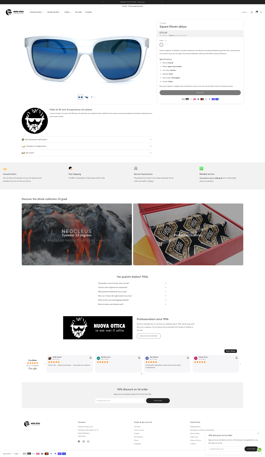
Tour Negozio (138, 437)
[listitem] (132, 2)
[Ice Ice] (161, 44)
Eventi (136, 440)
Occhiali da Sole (36, 12)
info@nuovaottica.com (85, 426)
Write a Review (230, 351)
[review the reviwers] (91, 358)
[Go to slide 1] (141, 373)
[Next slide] (148, 56)
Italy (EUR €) (7, 454)
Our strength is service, (207, 178)
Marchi (67, 12)
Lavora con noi (139, 430)
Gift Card (78, 12)
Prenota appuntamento (135, 6)
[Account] (252, 12)
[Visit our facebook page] (78, 441)
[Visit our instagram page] (83, 441)
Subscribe (251, 449)
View (63, 241)
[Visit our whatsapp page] (88, 441)
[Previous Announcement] (102, 2)
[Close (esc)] (258, 433)
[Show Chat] (259, 450)
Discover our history (149, 336)
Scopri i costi (141, 2)
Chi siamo (88, 12)
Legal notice (194, 437)
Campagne (137, 443)
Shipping (171, 35)
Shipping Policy (195, 426)
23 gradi (163, 23)
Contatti (124, 6)
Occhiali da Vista (53, 12)
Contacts (193, 443)
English (244, 12)
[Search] (261, 12)
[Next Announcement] (162, 2)
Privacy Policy (195, 433)
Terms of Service (195, 440)
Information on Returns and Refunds (202, 430)
